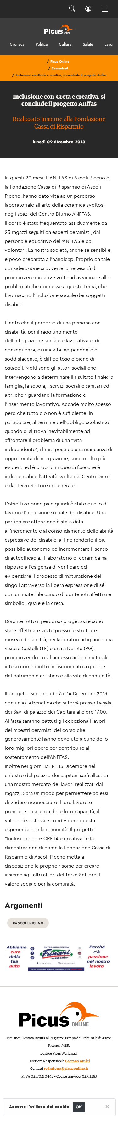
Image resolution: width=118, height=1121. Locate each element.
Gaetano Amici (77, 1061)
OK (79, 1107)
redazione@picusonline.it (66, 1069)
